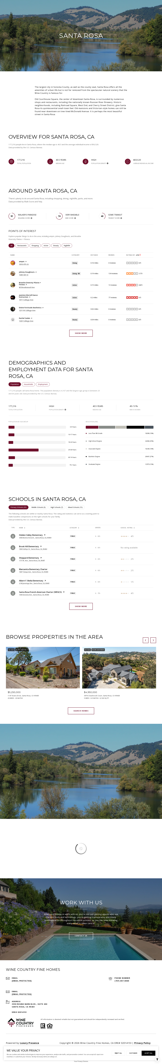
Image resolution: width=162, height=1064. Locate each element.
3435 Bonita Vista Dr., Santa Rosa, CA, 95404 (35, 538)
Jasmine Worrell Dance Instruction (28, 296)
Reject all (118, 1053)
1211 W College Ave (27, 310)
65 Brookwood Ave (27, 287)
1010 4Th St (24, 264)
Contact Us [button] (81, 936)
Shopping (36, 245)
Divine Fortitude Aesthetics (30, 307)
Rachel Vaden (24, 318)
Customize (133, 1053)
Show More (81, 606)
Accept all (148, 1053)
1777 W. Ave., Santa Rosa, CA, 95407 (32, 561)
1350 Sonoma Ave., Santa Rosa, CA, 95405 (34, 595)
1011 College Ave (26, 300)
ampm (21, 261)
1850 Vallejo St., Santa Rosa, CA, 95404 (33, 549)
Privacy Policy (142, 1043)
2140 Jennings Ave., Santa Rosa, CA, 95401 (34, 583)
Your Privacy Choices (81, 1061)
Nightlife (68, 245)
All (12, 245)
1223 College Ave (26, 321)
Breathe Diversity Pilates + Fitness (30, 283)
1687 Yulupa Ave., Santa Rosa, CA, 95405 (33, 572)
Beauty (57, 245)
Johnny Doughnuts (27, 272)
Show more (81, 333)
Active (47, 245)
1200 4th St (23, 275)
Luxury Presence (29, 1043)
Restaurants (23, 245)
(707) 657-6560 (122, 981)
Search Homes (81, 711)
